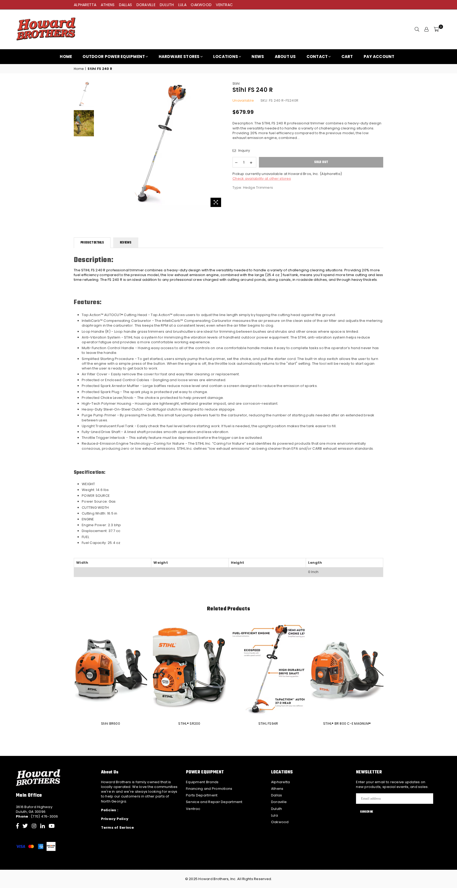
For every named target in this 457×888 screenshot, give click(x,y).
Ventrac (193, 808)
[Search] (417, 29)
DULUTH (167, 4)
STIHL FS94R (268, 723)
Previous (101, 145)
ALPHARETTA (85, 4)
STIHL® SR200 (189, 723)
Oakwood (280, 821)
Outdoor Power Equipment (114, 56)
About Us (285, 56)
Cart (347, 56)
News (258, 56)
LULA (182, 4)
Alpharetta (280, 782)
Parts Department (201, 795)
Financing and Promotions (209, 788)
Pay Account (379, 56)
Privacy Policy (115, 818)
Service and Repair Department (214, 801)
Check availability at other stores (261, 178)
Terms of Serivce (117, 827)
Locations (225, 56)
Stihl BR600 (110, 723)
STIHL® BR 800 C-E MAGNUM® (347, 723)
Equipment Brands (202, 782)
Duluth (276, 808)
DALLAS (125, 4)
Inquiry (243, 150)
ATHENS (108, 4)
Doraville (279, 801)
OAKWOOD (201, 4)
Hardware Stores (179, 56)
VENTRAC (224, 4)
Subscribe (366, 812)
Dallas (276, 795)
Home (66, 56)
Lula (274, 815)
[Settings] (426, 29)
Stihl (236, 83)
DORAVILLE (146, 4)
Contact (317, 56)
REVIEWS (125, 242)
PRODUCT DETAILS (92, 242)
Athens (277, 788)
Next (220, 145)
